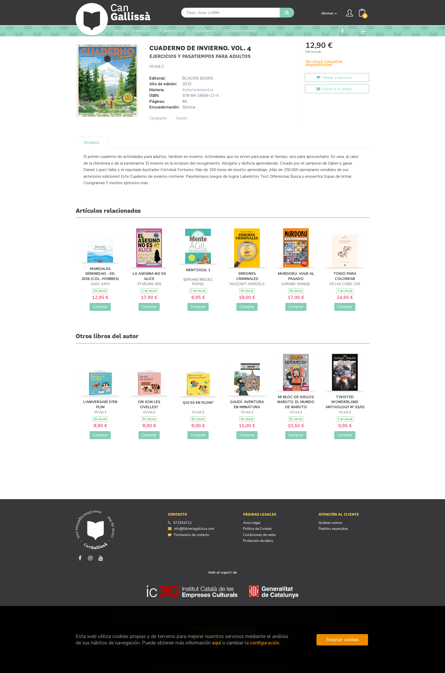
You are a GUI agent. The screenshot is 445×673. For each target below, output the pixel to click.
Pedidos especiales (333, 528)
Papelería (170, 31)
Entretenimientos (197, 89)
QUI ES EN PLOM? (198, 402)
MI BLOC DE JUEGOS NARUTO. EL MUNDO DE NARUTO (295, 402)
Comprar (100, 306)
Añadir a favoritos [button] (337, 77)
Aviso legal (251, 523)
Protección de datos (258, 541)
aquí (216, 643)
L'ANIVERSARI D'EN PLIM (100, 404)
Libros (141, 31)
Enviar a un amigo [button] (337, 89)
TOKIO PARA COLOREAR (344, 276)
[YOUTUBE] (363, 31)
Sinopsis (91, 142)
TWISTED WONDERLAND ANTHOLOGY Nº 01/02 (345, 402)
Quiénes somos (330, 523)
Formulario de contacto (191, 535)
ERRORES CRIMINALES (247, 276)
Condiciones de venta (259, 535)
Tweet (181, 118)
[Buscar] (287, 13)
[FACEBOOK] (342, 31)
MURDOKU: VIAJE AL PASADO (296, 276)
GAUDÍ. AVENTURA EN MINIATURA (247, 404)
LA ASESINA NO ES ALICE (149, 276)
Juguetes (203, 31)
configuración (264, 643)
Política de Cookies (257, 528)
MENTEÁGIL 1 (198, 270)
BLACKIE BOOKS (197, 78)
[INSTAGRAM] (353, 31)
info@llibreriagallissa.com (194, 528)
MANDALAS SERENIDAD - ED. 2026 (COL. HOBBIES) (100, 273)
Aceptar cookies (342, 639)
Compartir (158, 118)
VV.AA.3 (156, 66)
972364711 (182, 523)
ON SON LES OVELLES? (149, 404)
